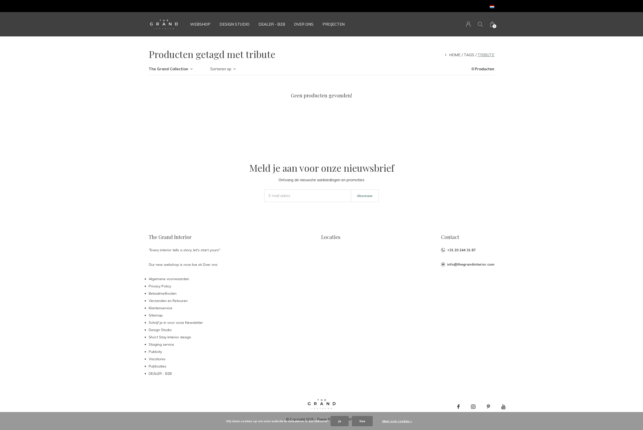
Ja (339, 421)
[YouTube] (503, 406)
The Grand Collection (168, 69)
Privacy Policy (160, 286)
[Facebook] (458, 406)
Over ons (303, 24)
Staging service (161, 344)
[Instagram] (473, 406)
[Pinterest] (488, 406)
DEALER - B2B (271, 24)
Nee (362, 421)
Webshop (200, 24)
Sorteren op (220, 69)
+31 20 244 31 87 (461, 250)
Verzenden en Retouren (168, 300)
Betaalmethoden (163, 293)
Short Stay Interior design (170, 337)
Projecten (334, 24)
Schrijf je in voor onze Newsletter (176, 322)
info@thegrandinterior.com (470, 264)
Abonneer (365, 196)
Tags (469, 54)
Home (454, 54)
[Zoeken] (480, 24)
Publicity (155, 351)
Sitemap (156, 315)
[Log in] (468, 24)
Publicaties (157, 366)
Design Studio (234, 24)
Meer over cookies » (397, 421)
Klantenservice (160, 308)
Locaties (330, 236)
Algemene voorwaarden (169, 279)
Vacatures (157, 359)
